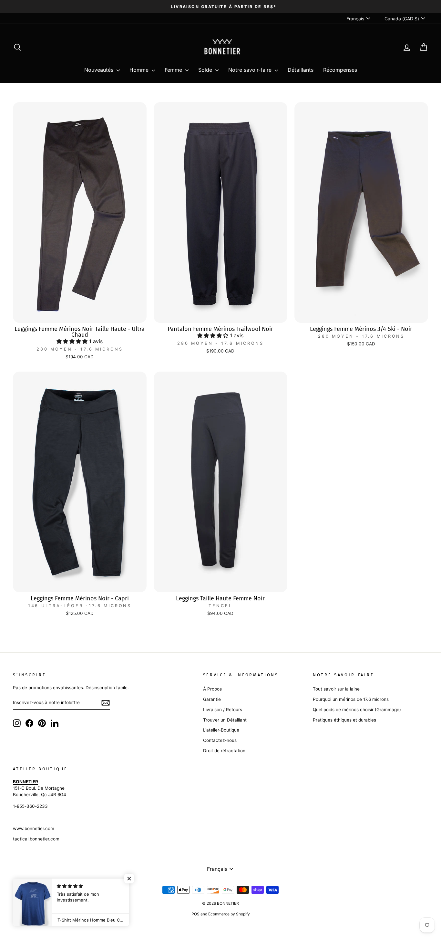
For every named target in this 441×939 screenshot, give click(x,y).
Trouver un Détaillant (225, 720)
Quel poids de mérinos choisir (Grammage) (357, 709)
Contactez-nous (220, 740)
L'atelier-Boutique (221, 730)
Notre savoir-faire (250, 70)
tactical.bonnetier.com (36, 838)
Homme (139, 70)
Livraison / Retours (222, 709)
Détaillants (300, 70)
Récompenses (340, 70)
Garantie (212, 699)
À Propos (212, 688)
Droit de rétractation (224, 750)
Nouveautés (99, 70)
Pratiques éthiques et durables (344, 720)
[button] (72, 341)
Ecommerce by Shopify (229, 914)
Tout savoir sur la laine (336, 688)
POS (195, 914)
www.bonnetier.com (33, 828)
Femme (174, 70)
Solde (206, 70)
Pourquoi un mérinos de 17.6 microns (351, 699)
